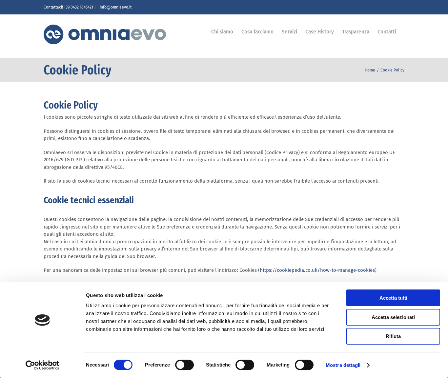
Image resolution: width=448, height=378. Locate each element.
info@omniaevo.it (115, 7)
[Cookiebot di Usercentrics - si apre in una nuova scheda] (42, 365)
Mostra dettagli (343, 365)
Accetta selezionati (393, 317)
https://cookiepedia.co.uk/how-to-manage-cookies (317, 270)
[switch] (184, 365)
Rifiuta (393, 336)
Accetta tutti (393, 298)
